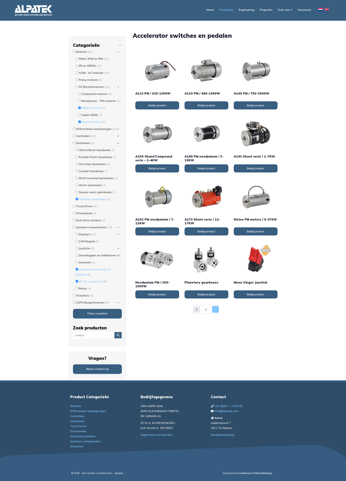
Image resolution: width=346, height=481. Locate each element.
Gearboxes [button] (85, 143)
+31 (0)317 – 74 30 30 (228, 406)
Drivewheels (78, 431)
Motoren (75, 406)
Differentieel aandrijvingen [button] (96, 129)
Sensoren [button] (87, 262)
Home (210, 10)
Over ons (284, 10)
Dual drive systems (83, 436)
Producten (226, 10)
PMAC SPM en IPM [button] (94, 58)
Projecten (266, 10)
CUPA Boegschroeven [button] (92, 302)
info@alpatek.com (226, 411)
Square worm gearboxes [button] (97, 192)
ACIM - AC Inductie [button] (94, 73)
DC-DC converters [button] (93, 281)
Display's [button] (87, 234)
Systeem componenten (85, 441)
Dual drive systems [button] (90, 220)
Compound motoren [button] (96, 94)
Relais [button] (85, 288)
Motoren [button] (84, 51)
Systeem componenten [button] (94, 227)
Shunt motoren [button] (93, 122)
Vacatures (304, 10)
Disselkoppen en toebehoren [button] (99, 255)
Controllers (77, 416)
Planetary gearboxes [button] (95, 199)
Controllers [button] (86, 136)
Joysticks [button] (87, 248)
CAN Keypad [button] (89, 241)
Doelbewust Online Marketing (255, 473)
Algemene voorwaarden (157, 435)
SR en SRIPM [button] (90, 66)
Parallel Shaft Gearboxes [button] (97, 157)
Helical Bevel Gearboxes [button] (97, 150)
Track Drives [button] (86, 206)
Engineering (246, 10)
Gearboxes (77, 421)
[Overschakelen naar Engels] (327, 10)
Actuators (76, 446)
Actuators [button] (84, 295)
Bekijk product (157, 105)
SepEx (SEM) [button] (91, 115)
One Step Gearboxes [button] (94, 164)
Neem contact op (97, 369)
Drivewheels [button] (86, 213)
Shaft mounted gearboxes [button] (98, 178)
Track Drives (78, 426)
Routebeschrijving (222, 435)
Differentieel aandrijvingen (88, 411)
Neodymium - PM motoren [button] (100, 101)
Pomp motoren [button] (90, 80)
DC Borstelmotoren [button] (94, 87)
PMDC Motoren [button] (93, 108)
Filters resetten (97, 313)
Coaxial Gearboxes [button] (93, 171)
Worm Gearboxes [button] (92, 185)
